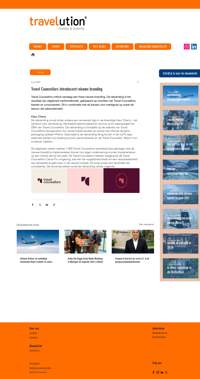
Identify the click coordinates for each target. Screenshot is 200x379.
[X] (166, 372)
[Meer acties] (138, 82)
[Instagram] (187, 46)
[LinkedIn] (194, 46)
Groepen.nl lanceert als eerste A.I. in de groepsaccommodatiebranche (132, 260)
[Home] (33, 54)
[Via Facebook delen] (32, 204)
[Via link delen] (54, 204)
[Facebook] (153, 372)
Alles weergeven (146, 224)
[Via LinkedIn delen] (47, 204)
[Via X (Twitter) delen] (39, 204)
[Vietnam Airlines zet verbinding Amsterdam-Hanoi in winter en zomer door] (38, 241)
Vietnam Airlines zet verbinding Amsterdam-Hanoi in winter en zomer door (36, 260)
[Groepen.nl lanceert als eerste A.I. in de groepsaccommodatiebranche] (133, 241)
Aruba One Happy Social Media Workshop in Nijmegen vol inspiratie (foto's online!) (85, 260)
